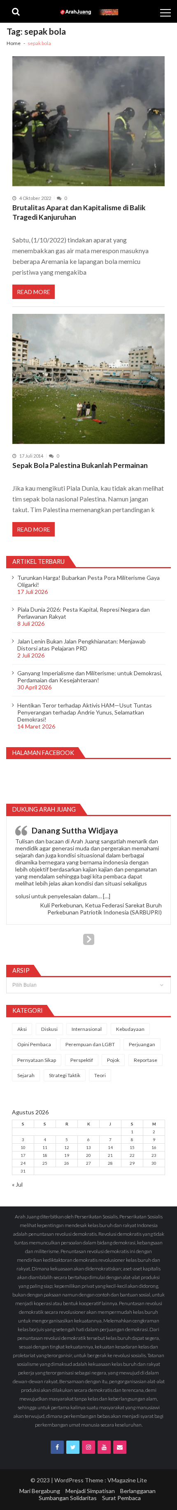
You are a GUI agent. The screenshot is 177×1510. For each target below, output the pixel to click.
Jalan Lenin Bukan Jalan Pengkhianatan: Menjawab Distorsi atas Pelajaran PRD (81, 645)
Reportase (145, 1060)
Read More (33, 291)
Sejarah (26, 1075)
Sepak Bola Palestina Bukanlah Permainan (80, 465)
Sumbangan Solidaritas (68, 1497)
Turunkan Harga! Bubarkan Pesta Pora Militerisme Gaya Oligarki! (88, 581)
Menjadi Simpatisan (90, 1490)
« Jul (17, 1184)
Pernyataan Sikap (36, 1060)
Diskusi (49, 1029)
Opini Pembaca (34, 1044)
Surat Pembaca (121, 1497)
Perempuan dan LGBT (90, 1044)
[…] (106, 896)
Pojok (113, 1060)
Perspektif (81, 1060)
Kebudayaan (130, 1029)
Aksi (22, 1029)
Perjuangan (142, 1044)
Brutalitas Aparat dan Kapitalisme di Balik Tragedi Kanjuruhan (79, 212)
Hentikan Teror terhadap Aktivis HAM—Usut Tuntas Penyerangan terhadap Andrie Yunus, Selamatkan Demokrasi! (84, 712)
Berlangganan (138, 1490)
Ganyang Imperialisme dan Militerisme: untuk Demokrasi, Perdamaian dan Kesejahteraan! (89, 677)
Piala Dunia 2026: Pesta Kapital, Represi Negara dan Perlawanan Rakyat (83, 613)
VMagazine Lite (127, 1480)
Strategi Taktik (64, 1075)
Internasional (87, 1029)
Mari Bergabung (39, 1490)
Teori (100, 1075)
